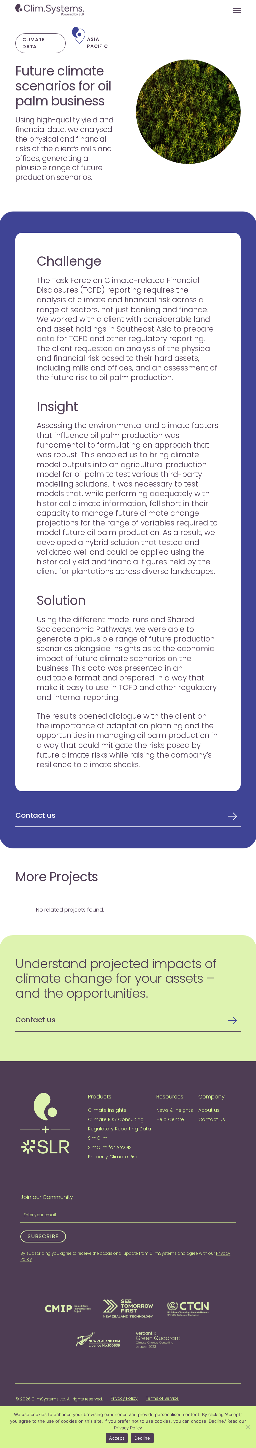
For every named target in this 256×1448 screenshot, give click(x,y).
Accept (116, 1438)
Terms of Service (162, 1398)
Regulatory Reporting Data (119, 1128)
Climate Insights (107, 1110)
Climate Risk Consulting (116, 1119)
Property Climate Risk (113, 1156)
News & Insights (174, 1110)
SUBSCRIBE (43, 1236)
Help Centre (170, 1119)
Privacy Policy (124, 1398)
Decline (142, 1438)
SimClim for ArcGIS (110, 1147)
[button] (237, 10)
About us (209, 1110)
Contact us (35, 815)
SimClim (97, 1138)
